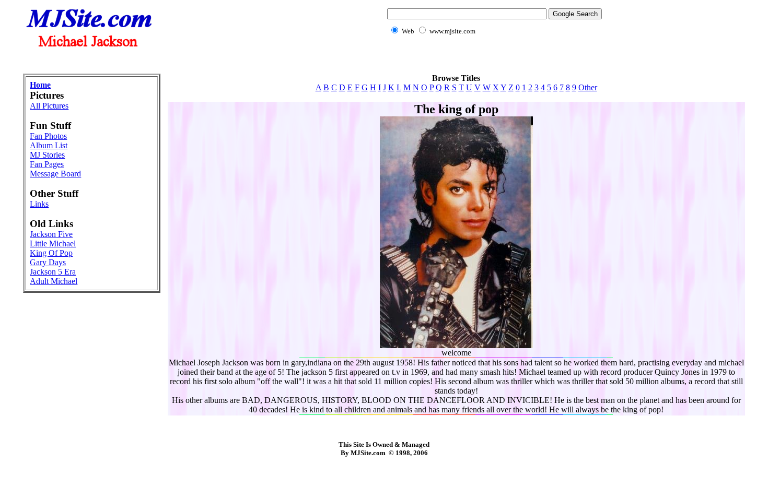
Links (39, 203)
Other (587, 87)
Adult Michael (53, 281)
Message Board (55, 173)
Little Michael (53, 243)
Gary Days (48, 262)
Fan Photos (48, 136)
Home (40, 84)
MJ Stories (47, 154)
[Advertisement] (384, 60)
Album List (48, 145)
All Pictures (49, 105)
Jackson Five (51, 234)
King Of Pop (51, 252)
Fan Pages (47, 164)
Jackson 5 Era (53, 271)
